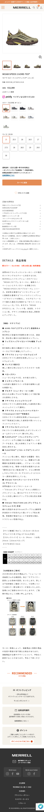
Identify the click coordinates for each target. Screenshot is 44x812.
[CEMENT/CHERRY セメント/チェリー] (31, 108)
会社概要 (22, 783)
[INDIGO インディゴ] (31, 117)
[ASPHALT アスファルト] (14, 108)
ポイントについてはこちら (20, 741)
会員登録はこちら (20, 721)
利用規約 (22, 791)
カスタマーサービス (22, 799)
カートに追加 (22, 182)
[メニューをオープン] (3, 7)
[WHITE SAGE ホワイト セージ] (6, 126)
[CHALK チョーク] (14, 117)
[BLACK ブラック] (22, 108)
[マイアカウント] (41, 8)
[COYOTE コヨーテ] (22, 117)
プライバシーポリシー (22, 795)
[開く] (34, 8)
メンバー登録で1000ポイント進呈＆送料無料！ (22, 2)
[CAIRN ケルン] (6, 117)
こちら (25, 249)
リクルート (22, 803)
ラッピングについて (20, 701)
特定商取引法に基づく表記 (22, 787)
